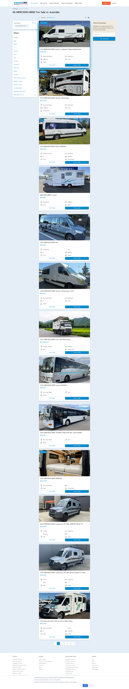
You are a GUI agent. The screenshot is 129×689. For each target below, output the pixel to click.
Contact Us (94, 665)
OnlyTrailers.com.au (70, 669)
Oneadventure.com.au (71, 675)
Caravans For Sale (17, 659)
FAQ (93, 659)
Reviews (41, 669)
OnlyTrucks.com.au (70, 665)
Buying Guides (42, 663)
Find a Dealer (42, 659)
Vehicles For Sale (17, 673)
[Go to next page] (73, 643)
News (40, 667)
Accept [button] (85, 685)
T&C (93, 661)
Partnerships (95, 669)
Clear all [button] (34, 23)
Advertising (95, 667)
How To (41, 665)
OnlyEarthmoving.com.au (71, 667)
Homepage (15, 8)
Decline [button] (91, 685)
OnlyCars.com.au (69, 663)
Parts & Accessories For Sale (20, 675)
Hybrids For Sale (17, 667)
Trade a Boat (68, 673)
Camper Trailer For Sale (19, 669)
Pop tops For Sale (17, 661)
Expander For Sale (17, 663)
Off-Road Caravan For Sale (19, 665)
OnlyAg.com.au (69, 671)
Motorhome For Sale (18, 671)
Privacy (93, 663)
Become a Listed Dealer (45, 661)
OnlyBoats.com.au (70, 659)
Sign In (114, 3)
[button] (21, 26)
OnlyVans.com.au (69, 661)
